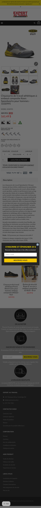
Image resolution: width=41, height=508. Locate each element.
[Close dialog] (38, 245)
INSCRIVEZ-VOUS (20, 260)
